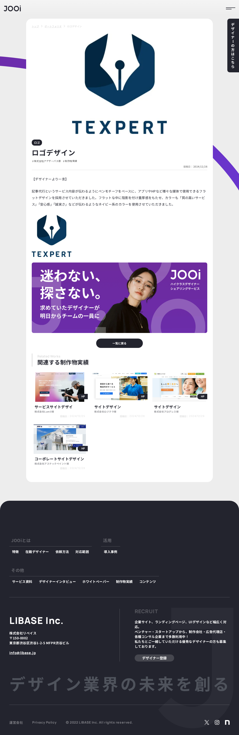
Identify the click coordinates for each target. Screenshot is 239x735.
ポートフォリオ (53, 26)
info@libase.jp (22, 652)
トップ (35, 26)
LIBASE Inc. (36, 620)
